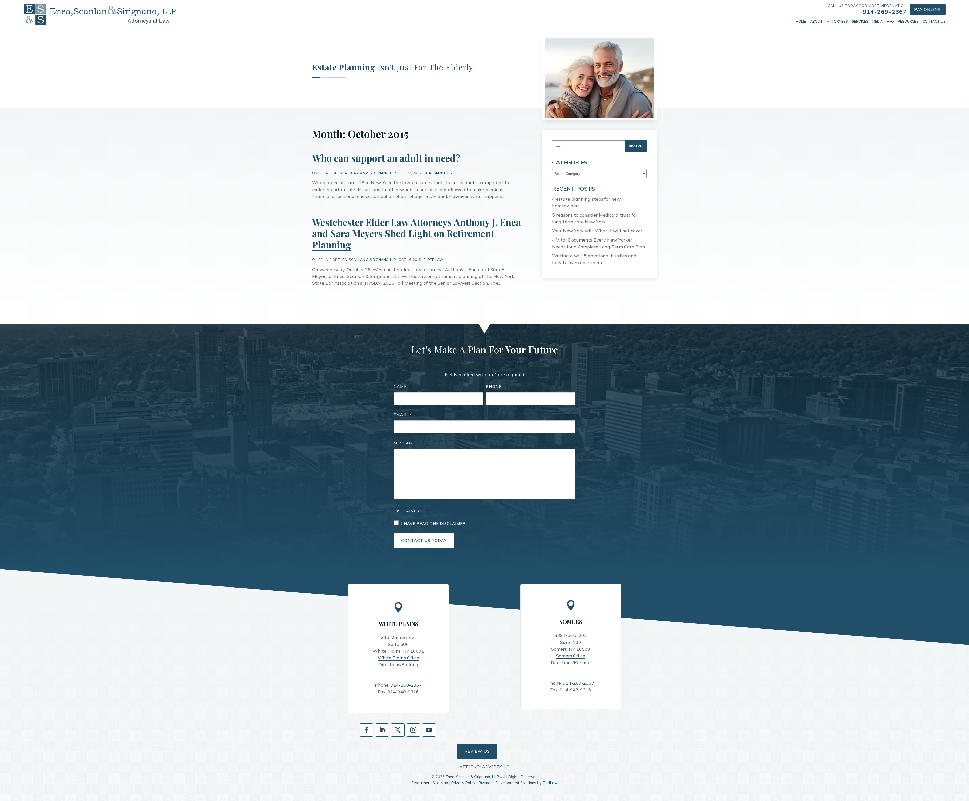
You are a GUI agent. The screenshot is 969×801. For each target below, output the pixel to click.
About (816, 21)
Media (877, 21)
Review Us (477, 751)
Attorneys (837, 21)
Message (404, 443)
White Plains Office (398, 658)
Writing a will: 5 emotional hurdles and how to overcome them (594, 259)
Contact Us (934, 21)
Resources (908, 21)
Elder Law (433, 259)
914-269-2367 (885, 11)
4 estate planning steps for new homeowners (586, 202)
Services (860, 21)
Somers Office (570, 656)
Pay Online (927, 9)
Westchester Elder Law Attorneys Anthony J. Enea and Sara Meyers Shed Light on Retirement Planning (416, 233)
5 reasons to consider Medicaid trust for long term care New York (594, 218)
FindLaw (550, 782)
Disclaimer (406, 511)
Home (801, 21)
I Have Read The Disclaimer (433, 523)
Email (403, 414)
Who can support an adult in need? (386, 158)
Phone (494, 386)
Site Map (440, 782)
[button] (964, 764)
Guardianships (438, 173)
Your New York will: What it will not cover (597, 231)
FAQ (890, 21)
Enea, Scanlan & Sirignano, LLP (367, 173)
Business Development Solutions (507, 782)
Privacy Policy (463, 782)
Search (636, 146)
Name (400, 386)
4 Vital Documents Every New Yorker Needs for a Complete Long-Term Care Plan (598, 243)
